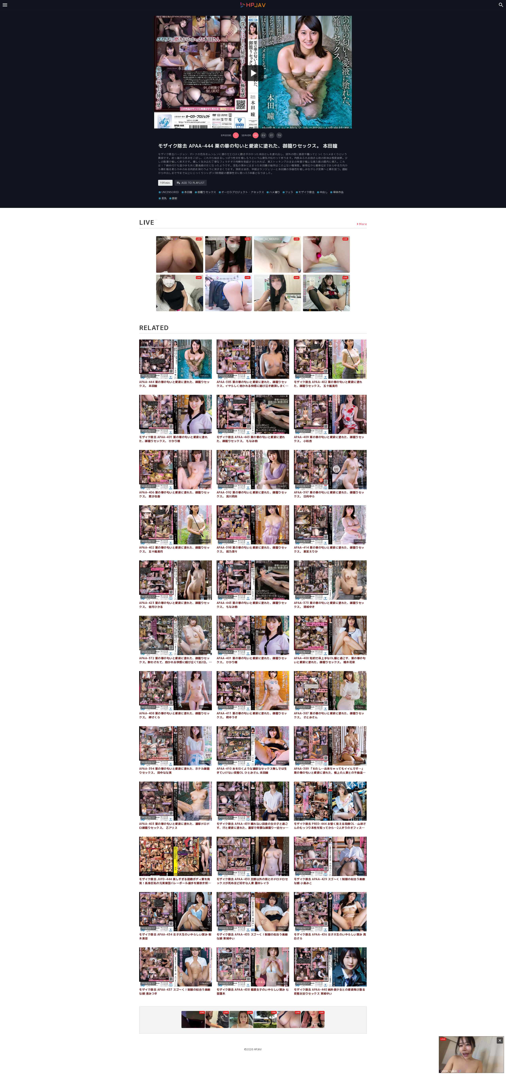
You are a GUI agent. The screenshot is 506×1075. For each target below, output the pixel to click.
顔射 (174, 198)
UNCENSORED (170, 192)
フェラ (289, 192)
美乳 (164, 198)
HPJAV (258, 1049)
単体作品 (338, 192)
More (363, 224)
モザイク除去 (306, 192)
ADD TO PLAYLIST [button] (193, 183)
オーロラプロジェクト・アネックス (242, 192)
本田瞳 (188, 192)
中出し (324, 192)
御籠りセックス (206, 192)
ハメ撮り (274, 192)
